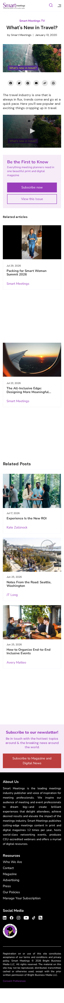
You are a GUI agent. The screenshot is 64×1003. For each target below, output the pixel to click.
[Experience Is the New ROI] (32, 491)
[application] (32, 131)
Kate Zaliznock (17, 527)
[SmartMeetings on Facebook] (11, 83)
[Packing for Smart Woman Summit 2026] (32, 242)
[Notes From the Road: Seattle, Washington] (32, 555)
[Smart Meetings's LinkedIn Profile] (5, 917)
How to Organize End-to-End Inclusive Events (28, 651)
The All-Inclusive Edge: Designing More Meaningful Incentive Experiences (28, 392)
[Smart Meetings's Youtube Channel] (26, 917)
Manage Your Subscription (22, 898)
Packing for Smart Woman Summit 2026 (27, 273)
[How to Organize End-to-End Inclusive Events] (32, 622)
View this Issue (32, 199)
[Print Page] (53, 83)
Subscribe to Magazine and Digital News (32, 760)
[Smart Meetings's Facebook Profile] (11, 917)
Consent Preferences (14, 981)
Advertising (11, 880)
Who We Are (12, 862)
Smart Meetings (14, 5)
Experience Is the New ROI (27, 518)
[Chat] (51, 6)
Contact (8, 868)
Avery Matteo (16, 662)
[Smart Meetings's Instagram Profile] (18, 917)
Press (7, 886)
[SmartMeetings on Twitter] (19, 83)
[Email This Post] (36, 83)
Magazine (10, 874)
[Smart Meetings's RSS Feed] (40, 917)
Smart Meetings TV (32, 21)
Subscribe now (32, 187)
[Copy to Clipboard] (45, 83)
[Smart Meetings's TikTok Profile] (33, 917)
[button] (32, 131)
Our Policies (11, 892)
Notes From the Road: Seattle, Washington (29, 584)
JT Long (12, 595)
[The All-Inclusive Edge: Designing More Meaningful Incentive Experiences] (32, 360)
